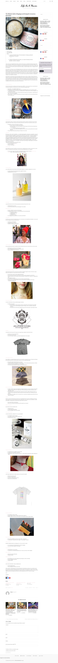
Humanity (7, 330)
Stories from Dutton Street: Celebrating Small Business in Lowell (21, 610)
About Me (7, 1)
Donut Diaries (34, 1)
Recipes (11, 1)
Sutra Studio (7, 202)
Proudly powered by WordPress (10, 660)
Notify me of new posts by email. (10, 650)
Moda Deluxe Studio (8, 208)
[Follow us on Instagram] (45, 33)
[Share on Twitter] (42, 40)
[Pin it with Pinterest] (43, 40)
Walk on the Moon (8, 552)
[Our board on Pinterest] (43, 33)
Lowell (24, 1)
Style (17, 12)
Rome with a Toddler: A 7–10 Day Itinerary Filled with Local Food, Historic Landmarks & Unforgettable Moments (11, 611)
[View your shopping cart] (51, 1)
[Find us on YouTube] (44, 33)
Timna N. (12, 587)
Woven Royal (7, 217)
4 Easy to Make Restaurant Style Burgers (12, 619)
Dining (21, 1)
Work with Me (29, 1)
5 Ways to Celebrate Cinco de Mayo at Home (31, 619)
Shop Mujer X (7, 472)
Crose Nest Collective (9, 84)
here (17, 143)
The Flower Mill (8, 146)
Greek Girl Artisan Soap (9, 244)
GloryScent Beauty (8, 167)
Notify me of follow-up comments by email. (12, 649)
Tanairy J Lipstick (8, 541)
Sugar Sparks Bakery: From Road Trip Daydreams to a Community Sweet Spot (33, 610)
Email (7, 637)
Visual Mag (7, 132)
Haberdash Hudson (8, 556)
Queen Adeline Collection (9, 357)
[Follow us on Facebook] (40, 33)
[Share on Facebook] (40, 40)
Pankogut (22, 660)
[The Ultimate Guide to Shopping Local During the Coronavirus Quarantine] (22, 49)
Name (7, 634)
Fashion (14, 1)
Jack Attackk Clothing (9, 300)
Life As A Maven (29, 5)
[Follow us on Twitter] (42, 33)
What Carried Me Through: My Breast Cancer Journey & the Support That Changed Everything (45, 26)
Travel (18, 1)
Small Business (12, 12)
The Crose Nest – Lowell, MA (31, 582)
